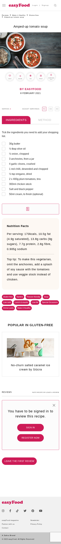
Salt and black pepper (21, 189)
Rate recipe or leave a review (45, 392)
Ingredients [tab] (16, 120)
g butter (14, 143)
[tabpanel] (30, 172)
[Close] (54, 405)
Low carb (7, 302)
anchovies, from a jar (21, 158)
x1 (44, 109)
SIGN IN (30, 427)
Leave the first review (19, 461)
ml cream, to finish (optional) (26, 194)
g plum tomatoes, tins (25, 179)
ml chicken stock (20, 184)
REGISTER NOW (31, 437)
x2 (51, 109)
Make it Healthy (23, 308)
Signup (45, 5)
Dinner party (8, 308)
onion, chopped (19, 153)
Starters (19, 297)
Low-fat (35, 302)
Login (35, 5)
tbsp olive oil (17, 148)
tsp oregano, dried (20, 174)
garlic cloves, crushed (22, 164)
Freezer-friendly (33, 297)
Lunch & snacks (21, 302)
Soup (46, 297)
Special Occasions (50, 302)
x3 (57, 109)
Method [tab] (44, 120)
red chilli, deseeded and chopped (28, 169)
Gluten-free (8, 297)
